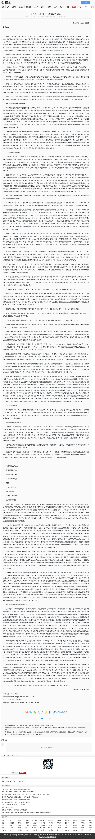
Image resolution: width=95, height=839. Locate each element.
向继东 (43, 823)
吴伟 (50, 828)
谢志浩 (75, 830)
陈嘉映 (67, 820)
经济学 (14, 7)
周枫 (34, 828)
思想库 (74, 7)
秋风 (3, 828)
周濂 (3, 825)
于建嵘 (83, 820)
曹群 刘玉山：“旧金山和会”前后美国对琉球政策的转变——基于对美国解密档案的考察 (26, 812)
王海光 (90, 823)
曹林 (42, 820)
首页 (2, 7)
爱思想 (6, 3)
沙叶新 (59, 828)
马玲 (50, 825)
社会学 (36, 7)
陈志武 (90, 820)
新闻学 (43, 7)
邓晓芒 (20, 825)
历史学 (62, 7)
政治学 (21, 7)
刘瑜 (66, 828)
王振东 (59, 825)
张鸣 (74, 823)
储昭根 (83, 828)
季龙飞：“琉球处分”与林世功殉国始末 (13, 781)
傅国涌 (59, 820)
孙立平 (83, 830)
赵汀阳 (51, 823)
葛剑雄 (75, 828)
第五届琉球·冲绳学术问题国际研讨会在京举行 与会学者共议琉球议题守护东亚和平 (25, 794)
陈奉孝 (35, 825)
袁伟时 (75, 825)
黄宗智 (75, 820)
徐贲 (3, 823)
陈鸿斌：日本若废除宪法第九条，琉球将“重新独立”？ (17, 802)
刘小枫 (12, 828)
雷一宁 (27, 828)
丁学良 (35, 820)
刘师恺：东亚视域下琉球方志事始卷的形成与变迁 (16, 789)
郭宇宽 (12, 823)
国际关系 (28, 7)
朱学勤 (35, 830)
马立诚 (20, 823)
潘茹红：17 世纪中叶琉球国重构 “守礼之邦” (14, 810)
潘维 (42, 830)
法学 (8, 7)
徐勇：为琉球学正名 (8, 807)
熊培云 (90, 825)
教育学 (49, 7)
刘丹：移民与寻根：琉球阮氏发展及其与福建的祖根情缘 (18, 792)
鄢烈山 (51, 820)
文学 (55, 7)
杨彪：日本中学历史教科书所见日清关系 (13, 805)
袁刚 (11, 830)
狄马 (66, 825)
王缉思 (27, 825)
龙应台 (27, 820)
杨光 (90, 830)
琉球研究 (19, 699)
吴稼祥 (90, 828)
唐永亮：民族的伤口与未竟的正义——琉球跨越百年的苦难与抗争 (21, 797)
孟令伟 (20, 828)
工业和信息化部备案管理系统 (47, 837)
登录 (45, 748)
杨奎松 (83, 823)
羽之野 (67, 830)
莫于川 (59, 830)
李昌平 (67, 823)
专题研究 (11, 699)
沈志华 (35, 823)
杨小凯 (20, 830)
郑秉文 (51, 830)
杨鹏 (11, 825)
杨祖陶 (27, 823)
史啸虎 (83, 825)
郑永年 (20, 820)
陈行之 (12, 820)
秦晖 (3, 820)
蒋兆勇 (43, 828)
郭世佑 (43, 825)
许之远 (4, 830)
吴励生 (27, 830)
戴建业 (59, 823)
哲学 (68, 7)
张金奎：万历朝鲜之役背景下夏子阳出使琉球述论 (16, 799)
